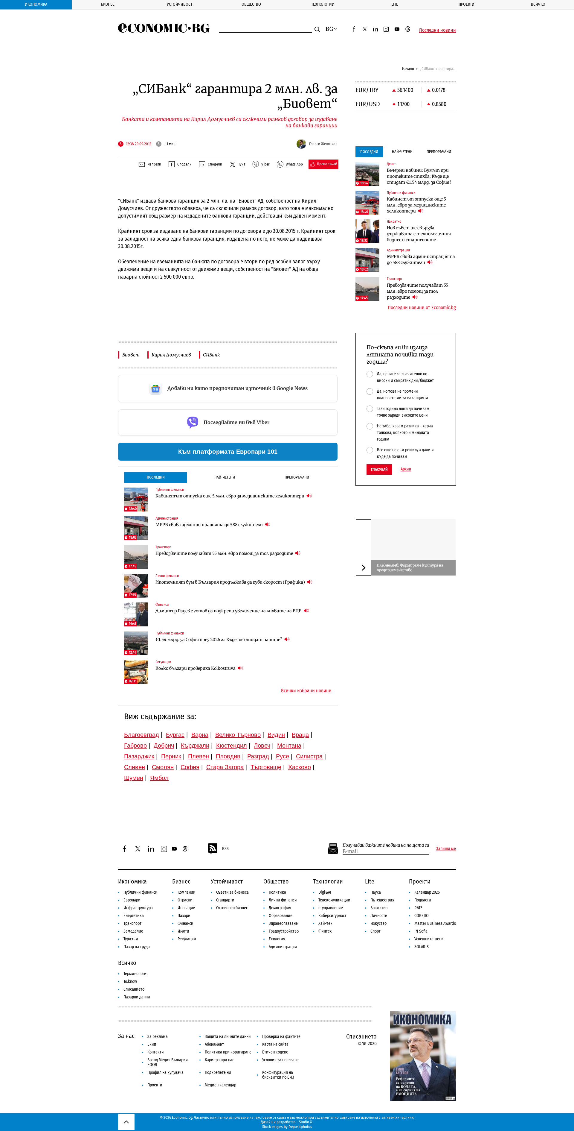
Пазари (184, 915)
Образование (280, 915)
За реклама (157, 1036)
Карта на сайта (275, 1044)
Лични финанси (283, 900)
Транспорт (132, 923)
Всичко (538, 4)
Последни (156, 477)
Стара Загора (225, 767)
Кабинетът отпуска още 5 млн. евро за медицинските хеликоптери (230, 496)
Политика (277, 892)
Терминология (136, 973)
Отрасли (185, 900)
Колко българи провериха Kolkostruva (195, 668)
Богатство (378, 907)
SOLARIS (421, 946)
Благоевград (141, 734)
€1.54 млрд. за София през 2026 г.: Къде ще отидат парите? (219, 639)
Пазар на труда (136, 946)
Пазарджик (139, 756)
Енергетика (133, 915)
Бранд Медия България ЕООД (167, 1062)
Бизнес (108, 4)
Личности (378, 915)
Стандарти (225, 900)
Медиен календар (220, 1085)
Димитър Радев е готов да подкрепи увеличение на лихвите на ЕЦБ (229, 611)
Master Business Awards (435, 923)
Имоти (183, 931)
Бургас (175, 734)
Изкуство (378, 923)
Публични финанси (140, 892)
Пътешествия (382, 900)
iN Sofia (421, 931)
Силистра (309, 756)
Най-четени (224, 477)
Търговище (266, 767)
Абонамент (214, 1044)
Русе (282, 756)
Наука (375, 892)
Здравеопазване (283, 923)
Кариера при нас (219, 1059)
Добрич (164, 745)
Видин (276, 734)
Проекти (466, 4)
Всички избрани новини (306, 690)
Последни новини (437, 30)
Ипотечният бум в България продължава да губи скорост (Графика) (230, 582)
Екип (151, 1044)
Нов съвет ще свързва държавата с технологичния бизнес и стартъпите (419, 233)
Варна (199, 734)
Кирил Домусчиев (171, 355)
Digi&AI (324, 892)
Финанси (185, 923)
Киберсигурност (332, 915)
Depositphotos (300, 1126)
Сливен (134, 767)
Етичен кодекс (275, 1052)
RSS (225, 848)
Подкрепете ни (218, 1072)
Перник (171, 756)
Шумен (133, 778)
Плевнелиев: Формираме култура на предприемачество (410, 567)
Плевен (198, 756)
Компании (187, 892)
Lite (394, 4)
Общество (251, 4)
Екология (277, 939)
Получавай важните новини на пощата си (386, 845)
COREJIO (421, 915)
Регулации (187, 939)
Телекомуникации (334, 900)
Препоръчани (297, 477)
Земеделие (133, 931)
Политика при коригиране (228, 1052)
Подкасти (422, 900)
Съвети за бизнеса (232, 892)
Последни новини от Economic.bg (422, 307)
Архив (406, 469)
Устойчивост (179, 4)
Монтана (289, 745)
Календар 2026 (427, 892)
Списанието (133, 989)
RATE (418, 907)
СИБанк (211, 355)
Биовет (131, 355)
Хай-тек (325, 923)
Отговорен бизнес (232, 907)
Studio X (305, 1122)
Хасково (299, 767)
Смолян (163, 767)
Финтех (325, 931)
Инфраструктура (138, 907)
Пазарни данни (136, 997)
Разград (258, 756)
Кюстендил (231, 745)
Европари (132, 900)
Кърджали (195, 745)
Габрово (135, 745)
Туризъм (130, 939)
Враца (300, 734)
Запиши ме (446, 849)
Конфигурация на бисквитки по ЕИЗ (278, 1075)
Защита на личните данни (228, 1036)
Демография (280, 907)
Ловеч (262, 745)
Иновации (187, 907)
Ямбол (159, 778)
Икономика (36, 4)
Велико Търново (238, 734)
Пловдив (228, 756)
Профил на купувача (165, 1072)
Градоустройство (284, 931)
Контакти (155, 1052)
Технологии (323, 4)
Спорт (375, 931)
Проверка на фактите (281, 1036)
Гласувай (379, 469)
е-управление (330, 907)
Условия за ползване (280, 1059)
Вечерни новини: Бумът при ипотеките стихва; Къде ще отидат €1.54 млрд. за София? (419, 176)
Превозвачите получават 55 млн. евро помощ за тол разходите (224, 553)
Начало (408, 68)
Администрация (283, 946)
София (190, 767)
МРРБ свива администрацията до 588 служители (209, 524)
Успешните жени (429, 939)
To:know (130, 981)
